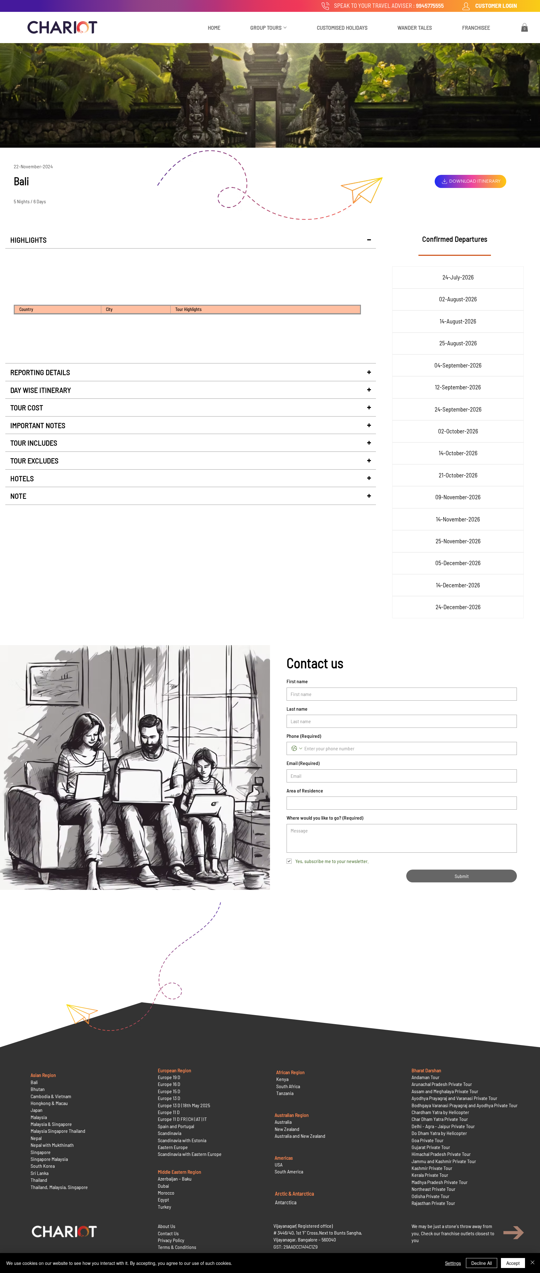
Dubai (163, 1186)
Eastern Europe (173, 1147)
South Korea (43, 1166)
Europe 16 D (169, 1084)
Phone (304, 736)
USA (278, 1164)
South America (289, 1171)
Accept (513, 1263)
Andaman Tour (425, 1077)
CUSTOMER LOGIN (496, 5)
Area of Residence (305, 790)
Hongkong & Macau (49, 1103)
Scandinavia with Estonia (182, 1140)
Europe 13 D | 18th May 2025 (184, 1105)
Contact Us (168, 1233)
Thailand (39, 1180)
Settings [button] (453, 1263)
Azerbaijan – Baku (175, 1179)
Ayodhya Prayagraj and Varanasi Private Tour (454, 1098)
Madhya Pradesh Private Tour (440, 1182)
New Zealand (287, 1129)
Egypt (163, 1199)
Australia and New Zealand (300, 1136)
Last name (297, 709)
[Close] (532, 1263)
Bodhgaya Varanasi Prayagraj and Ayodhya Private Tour (465, 1105)
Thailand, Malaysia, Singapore (60, 1187)
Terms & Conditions (177, 1247)
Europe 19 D (169, 1077)
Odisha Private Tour (430, 1196)
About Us (166, 1226)
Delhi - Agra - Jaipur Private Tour (443, 1126)
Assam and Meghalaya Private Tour (445, 1091)
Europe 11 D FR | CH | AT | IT (182, 1119)
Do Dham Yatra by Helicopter (439, 1133)
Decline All (481, 1263)
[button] (524, 27)
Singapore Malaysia (49, 1159)
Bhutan (38, 1089)
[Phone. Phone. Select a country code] (297, 748)
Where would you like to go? (325, 818)
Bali (34, 1082)
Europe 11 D (169, 1112)
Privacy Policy (171, 1240)
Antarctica (286, 1202)
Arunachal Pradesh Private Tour (442, 1084)
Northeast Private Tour (433, 1189)
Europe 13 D (169, 1098)
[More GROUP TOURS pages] (285, 27)
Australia (283, 1122)
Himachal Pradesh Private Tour (441, 1154)
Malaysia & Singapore (51, 1124)
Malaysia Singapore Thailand (58, 1131)
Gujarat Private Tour (431, 1147)
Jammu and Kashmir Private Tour (444, 1161)
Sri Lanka (39, 1173)
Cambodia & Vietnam (51, 1096)
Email (303, 763)
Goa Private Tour (427, 1140)
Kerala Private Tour (430, 1175)
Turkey (164, 1207)
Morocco (166, 1193)
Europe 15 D (169, 1091)
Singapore (41, 1152)
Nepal (36, 1138)
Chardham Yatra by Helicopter (440, 1112)
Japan (36, 1110)
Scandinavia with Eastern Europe (190, 1154)
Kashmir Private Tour (432, 1168)
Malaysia (39, 1117)
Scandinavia (169, 1133)
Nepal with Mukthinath (52, 1145)
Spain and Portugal (176, 1126)
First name (297, 681)
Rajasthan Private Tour (433, 1203)
